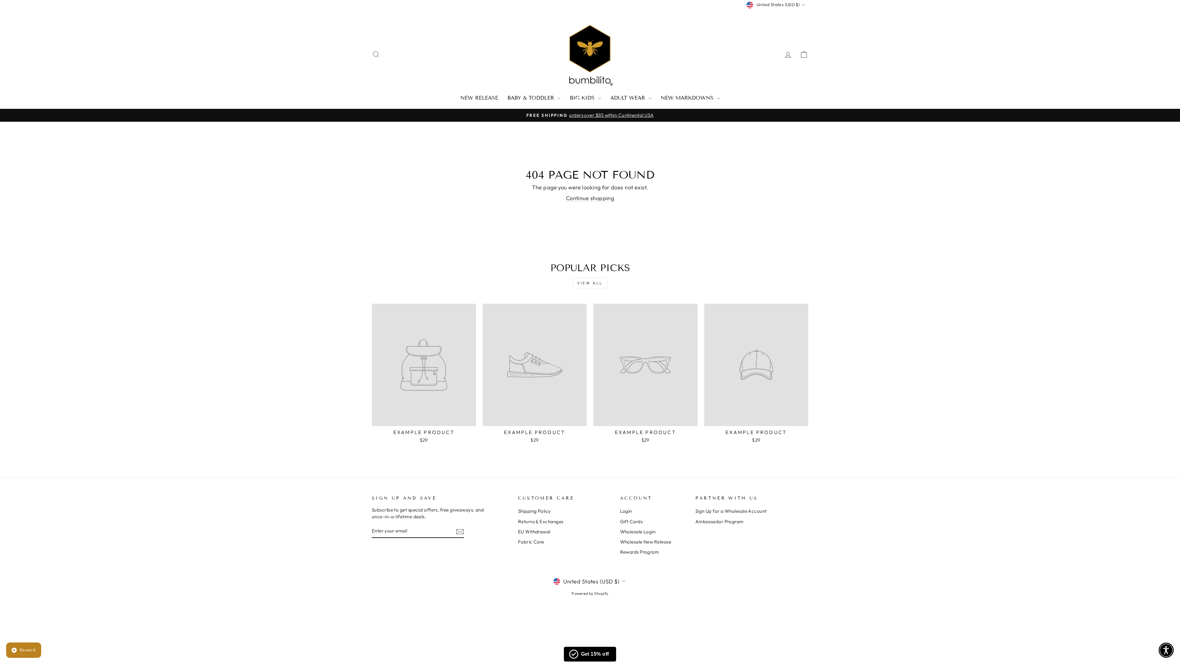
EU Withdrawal (534, 532)
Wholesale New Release (645, 542)
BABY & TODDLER (531, 98)
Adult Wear (628, 98)
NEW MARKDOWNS (688, 98)
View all (590, 283)
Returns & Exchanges (541, 521)
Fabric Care (531, 542)
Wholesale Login (638, 532)
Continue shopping (590, 198)
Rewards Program (639, 552)
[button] (1166, 650)
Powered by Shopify (590, 593)
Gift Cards (631, 521)
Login (626, 511)
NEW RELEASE (479, 98)
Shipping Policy (534, 511)
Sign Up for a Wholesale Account (731, 511)
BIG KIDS (583, 98)
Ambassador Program (719, 521)
